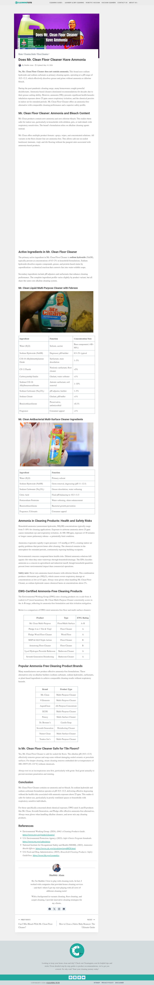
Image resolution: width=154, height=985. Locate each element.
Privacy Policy (107, 983)
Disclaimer (119, 983)
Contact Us (122, 3)
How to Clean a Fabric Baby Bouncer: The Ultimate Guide (77, 923)
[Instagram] (75, 977)
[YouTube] (83, 977)
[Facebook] (70, 977)
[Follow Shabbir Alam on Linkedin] (64, 909)
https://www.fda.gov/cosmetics (46, 855)
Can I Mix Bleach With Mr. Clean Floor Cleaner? (35, 923)
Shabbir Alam (28, 65)
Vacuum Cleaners (109, 3)
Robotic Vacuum (93, 3)
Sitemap (97, 983)
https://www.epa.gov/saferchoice (36, 841)
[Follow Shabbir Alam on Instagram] (59, 909)
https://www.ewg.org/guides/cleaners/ (39, 834)
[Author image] (19, 65)
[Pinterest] (79, 977)
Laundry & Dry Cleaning (74, 3)
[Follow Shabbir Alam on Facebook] (50, 909)
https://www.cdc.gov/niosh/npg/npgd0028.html (56, 848)
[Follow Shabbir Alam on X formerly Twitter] (54, 909)
